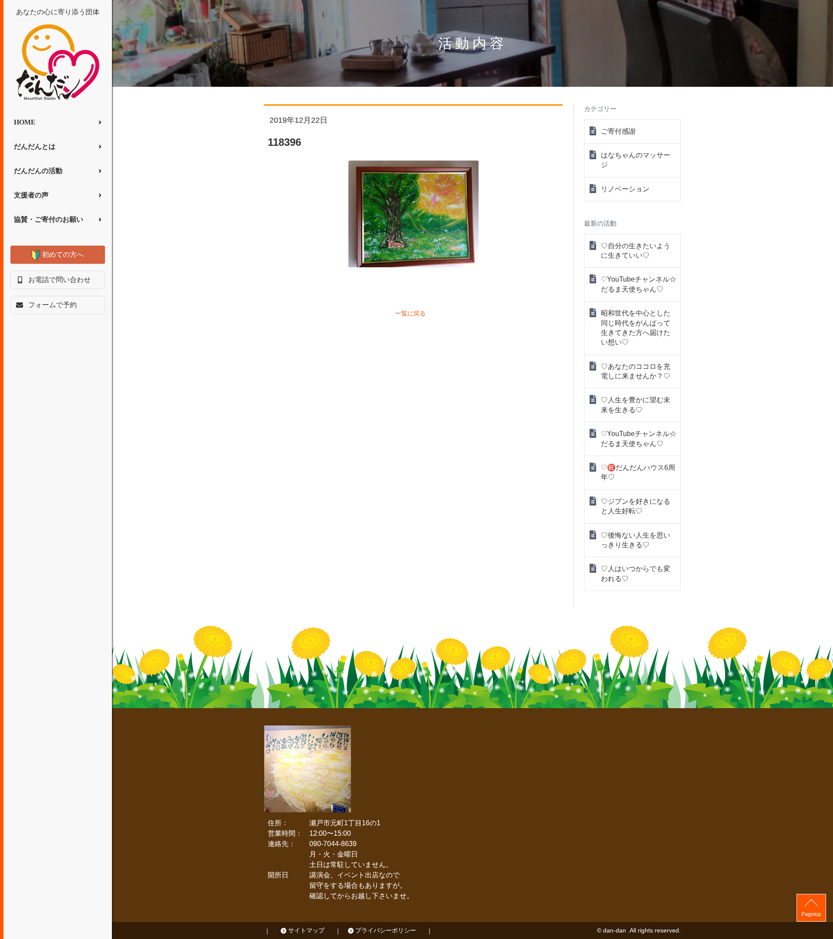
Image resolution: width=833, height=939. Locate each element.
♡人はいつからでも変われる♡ (635, 573)
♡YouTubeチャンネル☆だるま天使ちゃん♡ (638, 284)
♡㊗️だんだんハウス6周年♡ (638, 472)
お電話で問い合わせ (59, 279)
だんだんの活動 (38, 170)
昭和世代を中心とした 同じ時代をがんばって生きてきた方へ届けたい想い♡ (635, 327)
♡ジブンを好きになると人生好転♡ (635, 506)
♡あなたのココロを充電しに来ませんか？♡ (635, 371)
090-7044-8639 (333, 843)
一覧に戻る (410, 313)
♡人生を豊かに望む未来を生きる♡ (635, 404)
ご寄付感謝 (618, 131)
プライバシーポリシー (385, 930)
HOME (25, 122)
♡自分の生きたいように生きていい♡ (635, 250)
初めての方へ (63, 254)
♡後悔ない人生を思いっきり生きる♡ (635, 540)
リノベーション (625, 189)
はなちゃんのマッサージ (635, 159)
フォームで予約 (52, 305)
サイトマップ (306, 930)
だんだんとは (35, 146)
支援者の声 (31, 195)
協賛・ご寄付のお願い (48, 219)
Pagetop (811, 914)
